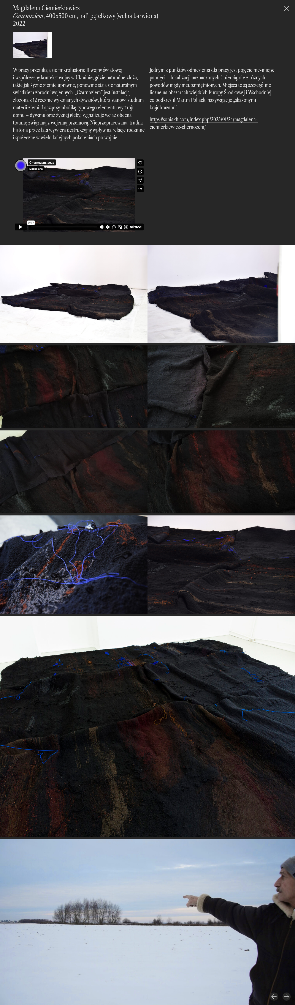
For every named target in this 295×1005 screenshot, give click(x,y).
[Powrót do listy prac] (286, 8)
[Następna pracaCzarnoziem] (286, 996)
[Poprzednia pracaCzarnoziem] (274, 996)
